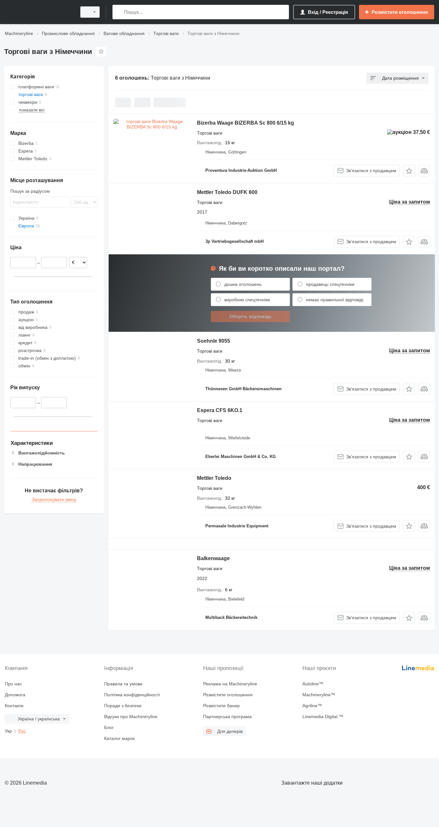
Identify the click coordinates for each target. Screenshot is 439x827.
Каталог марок (119, 738)
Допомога (15, 694)
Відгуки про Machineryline (130, 716)
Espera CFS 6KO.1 (219, 410)
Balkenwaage (213, 558)
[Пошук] (119, 12)
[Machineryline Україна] (38, 12)
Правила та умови (123, 683)
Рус (22, 731)
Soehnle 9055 (213, 341)
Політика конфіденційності (132, 694)
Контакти (14, 705)
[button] (409, 171)
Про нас (13, 683)
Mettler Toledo (214, 478)
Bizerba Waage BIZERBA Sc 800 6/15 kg (245, 123)
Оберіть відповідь (250, 316)
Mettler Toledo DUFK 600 (227, 192)
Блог (109, 727)
